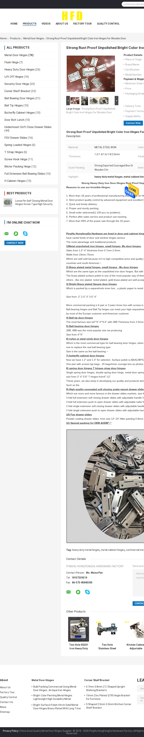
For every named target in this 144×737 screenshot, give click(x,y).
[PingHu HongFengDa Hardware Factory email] (8, 233)
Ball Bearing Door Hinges (19, 98)
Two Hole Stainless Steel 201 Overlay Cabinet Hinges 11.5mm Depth (107, 646)
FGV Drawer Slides (15, 137)
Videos (46, 23)
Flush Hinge (11, 62)
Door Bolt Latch (14, 120)
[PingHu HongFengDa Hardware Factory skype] (27, 233)
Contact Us (6, 702)
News (3, 707)
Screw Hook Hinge (15, 159)
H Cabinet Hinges (15, 181)
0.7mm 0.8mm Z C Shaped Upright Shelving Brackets (105, 688)
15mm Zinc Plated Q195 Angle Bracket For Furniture (108, 697)
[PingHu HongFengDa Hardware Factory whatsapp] (18, 233)
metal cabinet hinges (113, 549)
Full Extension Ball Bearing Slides (24, 173)
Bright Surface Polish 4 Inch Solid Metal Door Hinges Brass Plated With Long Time (57, 707)
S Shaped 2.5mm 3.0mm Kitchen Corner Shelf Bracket (109, 706)
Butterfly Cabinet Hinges (19, 112)
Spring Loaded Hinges (17, 145)
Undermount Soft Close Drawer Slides (27, 127)
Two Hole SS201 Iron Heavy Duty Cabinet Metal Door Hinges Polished (78, 646)
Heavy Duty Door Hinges (19, 69)
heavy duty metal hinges (86, 549)
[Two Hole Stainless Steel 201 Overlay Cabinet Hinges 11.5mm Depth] (107, 629)
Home (14, 23)
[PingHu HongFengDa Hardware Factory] (72, 15)
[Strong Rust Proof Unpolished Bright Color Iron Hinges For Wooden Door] (90, 74)
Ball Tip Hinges (13, 105)
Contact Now (133, 123)
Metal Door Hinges (33, 38)
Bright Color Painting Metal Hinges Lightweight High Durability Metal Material (52, 697)
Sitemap (5, 712)
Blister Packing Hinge (17, 166)
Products (29, 23)
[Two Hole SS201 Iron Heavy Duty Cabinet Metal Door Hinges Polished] (78, 629)
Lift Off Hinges (13, 76)
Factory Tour (82, 23)
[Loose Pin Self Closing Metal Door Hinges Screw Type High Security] (8, 202)
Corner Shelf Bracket (17, 91)
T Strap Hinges (13, 152)
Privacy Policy (10, 730)
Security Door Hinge (16, 84)
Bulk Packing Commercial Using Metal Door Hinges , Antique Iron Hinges (54, 688)
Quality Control (108, 23)
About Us (62, 23)
